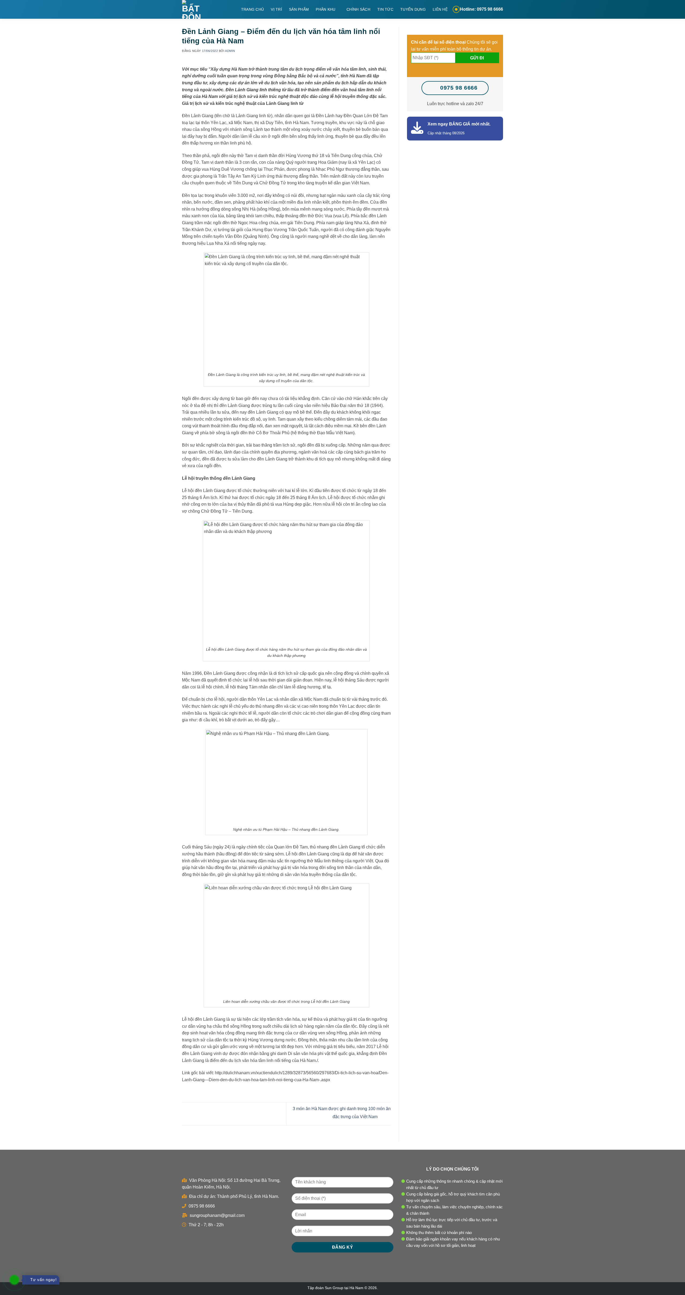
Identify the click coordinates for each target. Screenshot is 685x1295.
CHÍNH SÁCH (358, 9)
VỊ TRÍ (276, 9)
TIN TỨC (385, 9)
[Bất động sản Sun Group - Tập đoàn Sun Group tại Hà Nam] (197, 9)
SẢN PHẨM (299, 9)
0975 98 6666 (201, 1206)
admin (230, 50)
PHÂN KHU (325, 9)
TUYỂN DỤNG (413, 9)
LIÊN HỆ (440, 9)
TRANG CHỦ (252, 9)
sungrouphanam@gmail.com (217, 1215)
